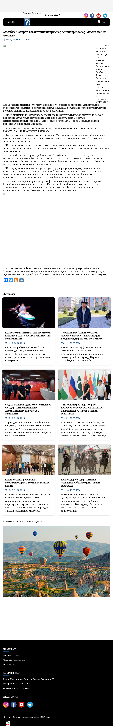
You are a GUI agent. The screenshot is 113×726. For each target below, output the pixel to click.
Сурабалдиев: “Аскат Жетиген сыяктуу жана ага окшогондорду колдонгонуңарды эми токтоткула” (82, 335)
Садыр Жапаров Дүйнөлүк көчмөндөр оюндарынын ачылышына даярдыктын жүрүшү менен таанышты (28, 409)
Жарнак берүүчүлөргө (14, 660)
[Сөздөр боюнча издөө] (104, 22)
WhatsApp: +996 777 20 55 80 (16, 688)
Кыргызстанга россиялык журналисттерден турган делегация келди (27, 482)
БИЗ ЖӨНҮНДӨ (11, 655)
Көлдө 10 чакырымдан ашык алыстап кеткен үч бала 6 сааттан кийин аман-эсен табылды (28, 335)
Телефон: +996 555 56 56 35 (15, 684)
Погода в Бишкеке (32, 13)
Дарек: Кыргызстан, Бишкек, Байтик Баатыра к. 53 (28, 679)
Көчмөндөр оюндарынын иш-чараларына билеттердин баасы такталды (80, 482)
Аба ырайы (52, 15)
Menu (10, 22)
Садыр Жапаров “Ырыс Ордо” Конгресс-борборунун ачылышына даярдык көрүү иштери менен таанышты (82, 409)
